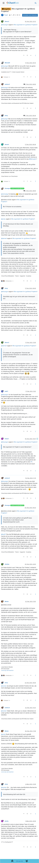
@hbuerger (4, 24)
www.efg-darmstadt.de (7, 670)
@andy (3, 219)
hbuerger (7, 188)
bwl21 (6, 391)
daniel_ (7, 821)
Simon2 (7, 21)
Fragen (6, 15)
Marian (7, 601)
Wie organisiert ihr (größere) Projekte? (25, 24)
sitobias (7, 564)
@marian (4, 686)
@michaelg (4, 194)
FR (31, 462)
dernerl (7, 144)
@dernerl (4, 238)
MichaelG (7, 62)
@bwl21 (3, 534)
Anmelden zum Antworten (30, 15)
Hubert (7, 438)
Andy (6, 115)
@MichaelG (32, 159)
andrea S (7, 84)
